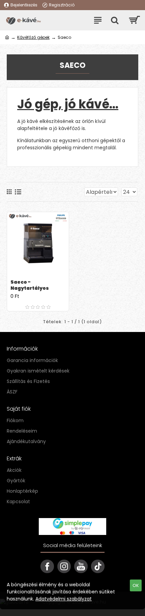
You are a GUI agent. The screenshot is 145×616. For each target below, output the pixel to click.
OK (136, 585)
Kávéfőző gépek (33, 37)
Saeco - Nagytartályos (29, 285)
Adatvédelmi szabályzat (63, 598)
